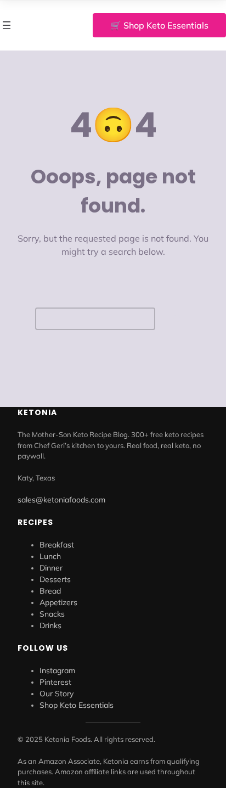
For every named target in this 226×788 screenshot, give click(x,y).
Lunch (50, 556)
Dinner (51, 568)
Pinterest (55, 682)
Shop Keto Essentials (76, 705)
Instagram (57, 670)
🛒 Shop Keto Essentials (159, 25)
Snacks (52, 614)
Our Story (56, 693)
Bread (50, 591)
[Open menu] (6, 25)
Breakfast (56, 545)
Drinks (50, 625)
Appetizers (58, 602)
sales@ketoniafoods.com (61, 500)
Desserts (55, 579)
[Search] (176, 319)
